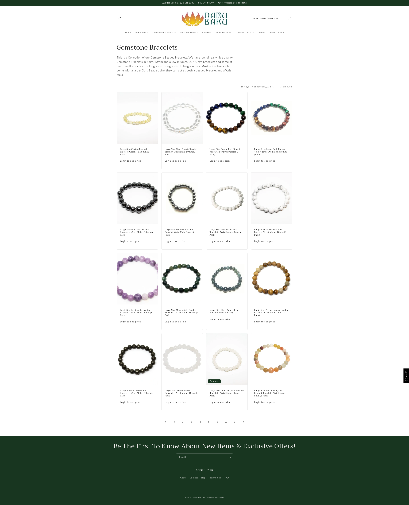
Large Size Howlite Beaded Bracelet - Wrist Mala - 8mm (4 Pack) (225, 232)
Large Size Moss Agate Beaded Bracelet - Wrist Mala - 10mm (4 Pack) (181, 313)
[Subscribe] (229, 457)
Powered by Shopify (215, 498)
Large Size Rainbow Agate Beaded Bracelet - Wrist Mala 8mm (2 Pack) (269, 393)
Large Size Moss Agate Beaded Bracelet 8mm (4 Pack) (225, 311)
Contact (194, 478)
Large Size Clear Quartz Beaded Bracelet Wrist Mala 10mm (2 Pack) (181, 152)
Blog (203, 478)
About (183, 478)
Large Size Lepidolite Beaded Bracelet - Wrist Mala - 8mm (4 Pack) (136, 313)
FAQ (226, 478)
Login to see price (130, 160)
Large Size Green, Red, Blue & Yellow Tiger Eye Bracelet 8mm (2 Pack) (270, 152)
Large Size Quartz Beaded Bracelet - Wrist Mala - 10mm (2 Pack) (181, 393)
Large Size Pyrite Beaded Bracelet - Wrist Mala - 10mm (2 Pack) (137, 393)
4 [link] (200, 421)
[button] (120, 18)
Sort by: (245, 87)
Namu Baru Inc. (199, 498)
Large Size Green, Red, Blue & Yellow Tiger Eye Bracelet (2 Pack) (224, 152)
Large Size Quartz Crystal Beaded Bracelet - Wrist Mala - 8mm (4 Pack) (226, 393)
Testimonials (214, 478)
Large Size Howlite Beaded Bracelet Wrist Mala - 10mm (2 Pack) (270, 232)
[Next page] (243, 421)
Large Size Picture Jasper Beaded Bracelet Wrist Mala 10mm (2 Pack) (271, 313)
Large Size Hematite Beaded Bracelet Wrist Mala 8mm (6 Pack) (179, 232)
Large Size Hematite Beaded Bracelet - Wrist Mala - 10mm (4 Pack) (137, 232)
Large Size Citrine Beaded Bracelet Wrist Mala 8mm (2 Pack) (134, 152)
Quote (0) (406, 376)
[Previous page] (165, 421)
